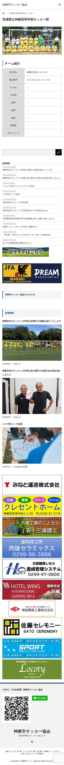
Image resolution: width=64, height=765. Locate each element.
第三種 (39, 751)
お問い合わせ (25, 754)
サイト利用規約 (37, 754)
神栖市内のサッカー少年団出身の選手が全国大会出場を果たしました (31, 372)
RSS (32, 742)
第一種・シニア (22, 751)
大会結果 (17, 467)
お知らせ (17, 364)
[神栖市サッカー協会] (14, 4)
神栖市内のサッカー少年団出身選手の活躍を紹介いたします (31, 321)
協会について (10, 751)
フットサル (54, 751)
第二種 (32, 751)
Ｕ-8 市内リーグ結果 (12, 424)
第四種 (24, 467)
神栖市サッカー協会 (32, 731)
